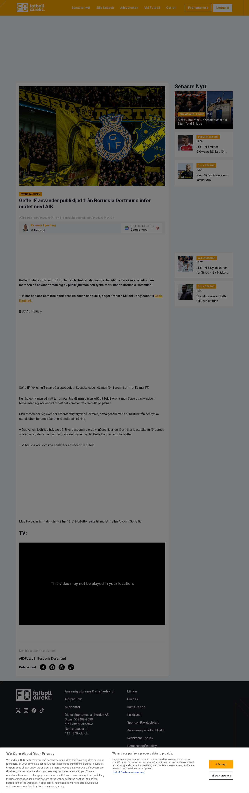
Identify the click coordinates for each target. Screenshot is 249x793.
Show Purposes (221, 775)
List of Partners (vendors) (128, 772)
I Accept (221, 764)
